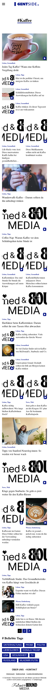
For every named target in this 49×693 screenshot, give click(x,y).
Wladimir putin (29, 660)
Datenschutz (20, 674)
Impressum (10, 674)
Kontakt (31, 669)
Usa (5, 655)
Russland (9, 660)
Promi (29, 645)
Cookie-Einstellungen (35, 674)
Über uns (18, 669)
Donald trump (31, 650)
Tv (32, 655)
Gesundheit (19, 655)
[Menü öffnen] (3, 4)
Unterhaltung (12, 645)
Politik (41, 645)
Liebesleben (11, 650)
